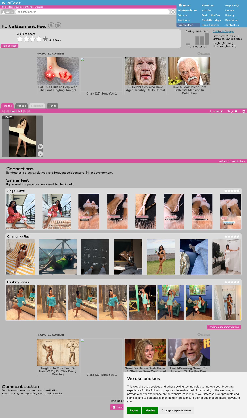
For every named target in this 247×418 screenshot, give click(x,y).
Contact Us (232, 25)
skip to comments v (232, 161)
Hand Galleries (210, 25)
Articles (206, 10)
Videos (182, 15)
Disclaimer (231, 20)
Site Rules (208, 5)
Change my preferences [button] (176, 410)
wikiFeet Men (185, 25)
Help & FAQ (232, 5)
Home (186, 5)
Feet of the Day (211, 15)
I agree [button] (134, 410)
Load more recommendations (223, 327)
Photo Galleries (187, 10)
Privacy (230, 15)
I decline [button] (150, 410)
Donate (229, 10)
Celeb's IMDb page (223, 31)
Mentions (183, 20)
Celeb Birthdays (211, 20)
